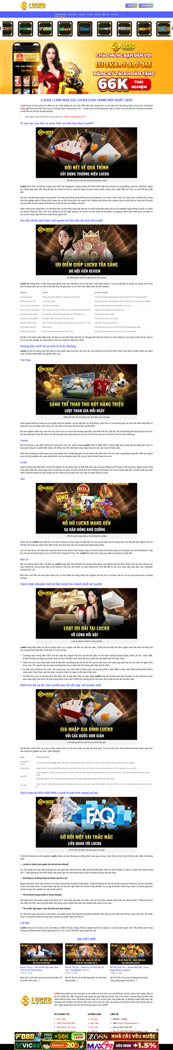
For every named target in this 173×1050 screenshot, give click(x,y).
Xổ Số (90, 14)
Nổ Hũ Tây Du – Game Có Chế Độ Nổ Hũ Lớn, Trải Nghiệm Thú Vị (84, 968)
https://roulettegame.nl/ (74, 117)
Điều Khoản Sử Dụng (66, 1027)
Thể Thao (71, 14)
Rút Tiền (94, 1027)
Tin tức (114, 14)
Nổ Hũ (97, 14)
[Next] (153, 963)
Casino (81, 14)
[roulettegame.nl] (32, 5)
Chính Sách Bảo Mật (66, 1023)
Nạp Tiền (94, 1023)
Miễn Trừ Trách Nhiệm (66, 1031)
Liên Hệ (93, 1031)
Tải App (93, 1019)
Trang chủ (60, 14)
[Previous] (20, 963)
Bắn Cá (105, 14)
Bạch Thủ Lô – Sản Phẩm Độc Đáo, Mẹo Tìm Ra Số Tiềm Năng (39, 968)
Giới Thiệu (61, 1019)
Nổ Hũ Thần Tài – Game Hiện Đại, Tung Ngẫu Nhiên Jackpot (129, 968)
